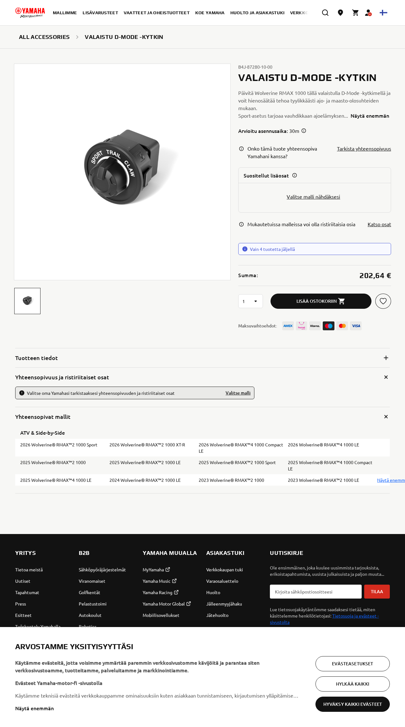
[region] (202, 677)
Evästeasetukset (352, 664)
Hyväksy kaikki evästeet (352, 704)
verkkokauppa (308, 12)
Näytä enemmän (34, 708)
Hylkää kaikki (352, 684)
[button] (27, 301)
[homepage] (30, 12)
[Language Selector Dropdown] (383, 12)
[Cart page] (355, 12)
